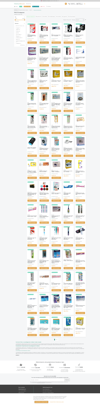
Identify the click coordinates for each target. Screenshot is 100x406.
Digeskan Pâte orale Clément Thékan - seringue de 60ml (44, 284)
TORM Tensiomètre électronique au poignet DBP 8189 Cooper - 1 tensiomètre (43, 36)
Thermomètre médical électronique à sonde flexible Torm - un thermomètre (43, 239)
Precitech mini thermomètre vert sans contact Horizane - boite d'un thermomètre (56, 149)
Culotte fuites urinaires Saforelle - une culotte (56, 193)
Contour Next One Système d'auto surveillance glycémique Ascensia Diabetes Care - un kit (68, 306)
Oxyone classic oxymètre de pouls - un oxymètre (31, 148)
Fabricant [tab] (16, 23)
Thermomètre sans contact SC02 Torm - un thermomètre (80, 239)
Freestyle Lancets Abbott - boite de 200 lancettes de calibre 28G (80, 81)
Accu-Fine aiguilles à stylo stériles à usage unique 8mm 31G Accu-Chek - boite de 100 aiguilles (43, 59)
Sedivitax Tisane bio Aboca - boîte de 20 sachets (80, 306)
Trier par (73, 19)
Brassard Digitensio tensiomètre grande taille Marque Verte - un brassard (44, 261)
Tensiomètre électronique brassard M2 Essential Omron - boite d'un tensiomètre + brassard (68, 149)
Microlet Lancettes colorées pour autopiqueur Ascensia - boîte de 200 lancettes (56, 261)
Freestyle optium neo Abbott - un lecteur (68, 171)
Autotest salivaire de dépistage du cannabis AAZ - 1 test (32, 104)
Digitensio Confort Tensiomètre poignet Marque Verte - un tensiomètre (56, 329)
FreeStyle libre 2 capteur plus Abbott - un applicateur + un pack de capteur (31, 172)
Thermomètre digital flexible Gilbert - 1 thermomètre (67, 194)
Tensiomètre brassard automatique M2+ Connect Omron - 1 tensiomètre (44, 149)
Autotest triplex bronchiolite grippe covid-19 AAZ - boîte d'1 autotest (56, 127)
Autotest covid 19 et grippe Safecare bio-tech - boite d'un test (80, 58)
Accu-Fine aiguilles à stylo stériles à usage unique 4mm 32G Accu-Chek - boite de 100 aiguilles (56, 59)
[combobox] (46, 3)
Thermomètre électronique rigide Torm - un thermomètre (56, 239)
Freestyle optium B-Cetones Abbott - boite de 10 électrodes (80, 172)
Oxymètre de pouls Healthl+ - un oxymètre (56, 171)
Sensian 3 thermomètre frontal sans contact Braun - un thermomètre (68, 36)
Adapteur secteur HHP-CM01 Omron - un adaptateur (43, 81)
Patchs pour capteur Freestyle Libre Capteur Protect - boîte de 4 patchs (44, 194)
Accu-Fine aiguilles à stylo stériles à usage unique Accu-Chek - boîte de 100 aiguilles (56, 104)
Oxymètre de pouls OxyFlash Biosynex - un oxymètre (56, 217)
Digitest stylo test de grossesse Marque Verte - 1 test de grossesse (80, 261)
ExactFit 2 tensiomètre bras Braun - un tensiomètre (79, 36)
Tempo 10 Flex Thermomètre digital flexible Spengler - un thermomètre (31, 283)
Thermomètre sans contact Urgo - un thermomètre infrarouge (68, 329)
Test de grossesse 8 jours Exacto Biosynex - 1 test (56, 284)
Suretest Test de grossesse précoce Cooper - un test (32, 216)
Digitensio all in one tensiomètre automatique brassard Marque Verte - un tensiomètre (32, 194)
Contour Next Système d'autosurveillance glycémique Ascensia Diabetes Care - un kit (56, 306)
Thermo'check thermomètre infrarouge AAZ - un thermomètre (44, 127)
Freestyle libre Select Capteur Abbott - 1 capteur (68, 81)
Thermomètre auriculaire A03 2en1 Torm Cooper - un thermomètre (68, 59)
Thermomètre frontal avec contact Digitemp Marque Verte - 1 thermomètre (32, 329)
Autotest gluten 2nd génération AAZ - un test (80, 126)
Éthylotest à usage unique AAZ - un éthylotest (56, 35)
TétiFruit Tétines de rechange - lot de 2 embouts (68, 260)
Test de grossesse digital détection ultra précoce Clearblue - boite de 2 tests (68, 104)
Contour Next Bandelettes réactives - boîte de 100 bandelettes (43, 306)
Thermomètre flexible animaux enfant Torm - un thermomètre (80, 217)
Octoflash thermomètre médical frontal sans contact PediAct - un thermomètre (31, 261)
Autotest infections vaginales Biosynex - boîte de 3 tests (80, 194)
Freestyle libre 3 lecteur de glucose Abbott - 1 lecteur (56, 81)
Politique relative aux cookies (38, 399)
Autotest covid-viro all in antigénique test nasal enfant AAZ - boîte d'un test (68, 127)
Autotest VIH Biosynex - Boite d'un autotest (43, 171)
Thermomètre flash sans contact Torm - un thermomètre (31, 239)
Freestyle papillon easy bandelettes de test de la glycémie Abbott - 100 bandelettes (31, 59)
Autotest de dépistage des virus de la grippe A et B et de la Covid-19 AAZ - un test (32, 81)
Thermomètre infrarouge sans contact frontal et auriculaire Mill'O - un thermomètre (80, 283)
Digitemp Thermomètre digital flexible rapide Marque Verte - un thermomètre (32, 306)
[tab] (19, 14)
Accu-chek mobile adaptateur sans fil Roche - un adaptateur (44, 104)
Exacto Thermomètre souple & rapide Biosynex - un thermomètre (44, 217)
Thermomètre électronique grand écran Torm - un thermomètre (68, 217)
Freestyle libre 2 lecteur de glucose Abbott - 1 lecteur (80, 328)
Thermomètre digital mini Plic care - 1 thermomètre (68, 284)
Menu (17, 6)
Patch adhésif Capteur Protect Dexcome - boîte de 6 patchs (80, 104)
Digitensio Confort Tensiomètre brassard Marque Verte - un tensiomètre (43, 329)
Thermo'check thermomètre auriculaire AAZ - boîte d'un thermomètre (31, 127)
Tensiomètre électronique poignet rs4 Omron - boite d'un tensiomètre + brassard (80, 149)
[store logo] (19, 3)
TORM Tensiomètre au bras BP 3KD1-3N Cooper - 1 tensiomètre (32, 36)
